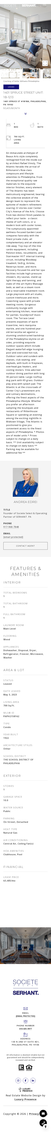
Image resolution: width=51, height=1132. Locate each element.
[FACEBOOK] (25, 1080)
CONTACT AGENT (25, 546)
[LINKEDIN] (33, 1080)
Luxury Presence (25, 1099)
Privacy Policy (38, 1113)
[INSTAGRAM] (18, 1080)
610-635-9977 (25, 1028)
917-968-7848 (11, 526)
